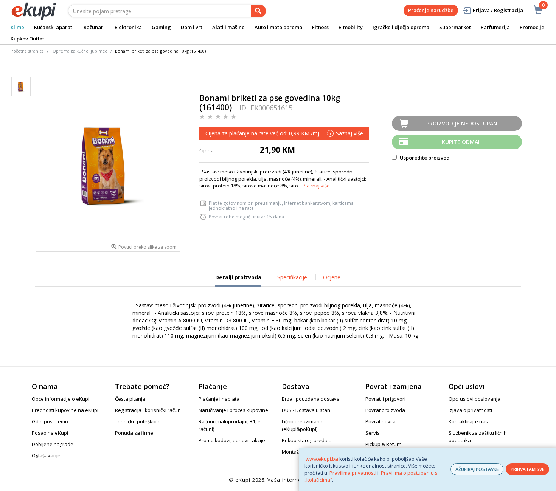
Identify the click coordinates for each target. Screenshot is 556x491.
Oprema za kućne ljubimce (80, 51)
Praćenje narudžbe (430, 10)
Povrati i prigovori (385, 398)
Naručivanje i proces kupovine (233, 410)
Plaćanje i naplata (219, 398)
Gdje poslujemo (50, 421)
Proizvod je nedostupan (461, 123)
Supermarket (455, 27)
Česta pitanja (130, 398)
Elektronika (128, 27)
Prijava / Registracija (498, 10)
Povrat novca (380, 421)
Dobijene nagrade (52, 444)
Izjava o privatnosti (470, 410)
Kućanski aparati (54, 27)
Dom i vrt (191, 27)
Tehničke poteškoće (138, 421)
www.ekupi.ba (322, 458)
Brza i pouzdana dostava (311, 398)
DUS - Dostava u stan (306, 410)
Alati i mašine (228, 27)
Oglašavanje (46, 455)
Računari (94, 27)
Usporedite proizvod (424, 157)
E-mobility (351, 27)
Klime (17, 27)
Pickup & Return (383, 444)
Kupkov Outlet (27, 38)
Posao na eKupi (50, 432)
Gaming (161, 27)
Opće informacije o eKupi (60, 398)
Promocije (532, 27)
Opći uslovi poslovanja (474, 398)
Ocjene (331, 277)
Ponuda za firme (134, 432)
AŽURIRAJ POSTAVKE (477, 469)
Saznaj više (317, 185)
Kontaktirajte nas (468, 421)
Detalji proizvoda (238, 280)
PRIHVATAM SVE (527, 469)
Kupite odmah (462, 142)
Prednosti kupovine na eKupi (65, 410)
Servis (372, 432)
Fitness (320, 27)
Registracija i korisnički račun (148, 410)
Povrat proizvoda (385, 410)
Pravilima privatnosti (352, 472)
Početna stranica (27, 51)
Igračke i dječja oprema (401, 27)
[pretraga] (258, 11)
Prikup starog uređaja (307, 440)
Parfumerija (495, 27)
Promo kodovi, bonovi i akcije (232, 440)
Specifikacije (292, 277)
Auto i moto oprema (278, 27)
